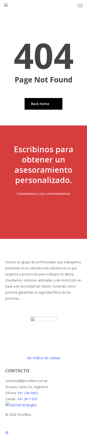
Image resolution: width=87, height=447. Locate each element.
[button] (80, 5)
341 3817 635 (27, 399)
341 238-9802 (27, 393)
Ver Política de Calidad (43, 358)
